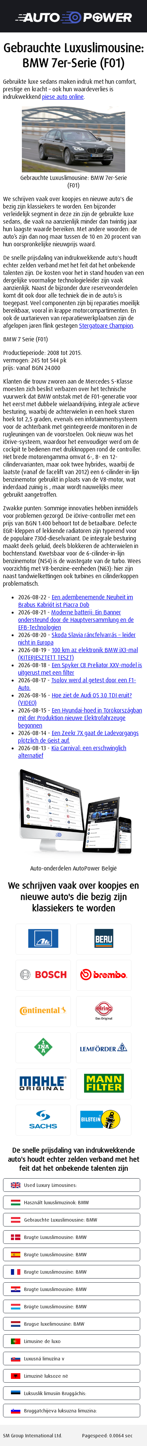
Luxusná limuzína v (44, 1358)
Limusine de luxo (42, 1341)
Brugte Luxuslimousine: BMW (55, 1237)
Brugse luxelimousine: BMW (54, 1324)
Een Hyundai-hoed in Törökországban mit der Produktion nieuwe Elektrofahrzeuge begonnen (80, 717)
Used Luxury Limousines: (50, 1185)
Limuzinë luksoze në (46, 1376)
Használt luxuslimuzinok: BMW (56, 1202)
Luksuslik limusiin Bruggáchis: (55, 1393)
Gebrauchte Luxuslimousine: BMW (60, 1220)
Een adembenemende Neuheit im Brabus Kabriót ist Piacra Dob (75, 600)
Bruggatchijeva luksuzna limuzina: (60, 1411)
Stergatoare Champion (106, 325)
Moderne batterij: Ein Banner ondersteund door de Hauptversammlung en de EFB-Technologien (76, 619)
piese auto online (63, 96)
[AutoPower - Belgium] (73, 12)
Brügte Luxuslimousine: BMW (55, 1306)
